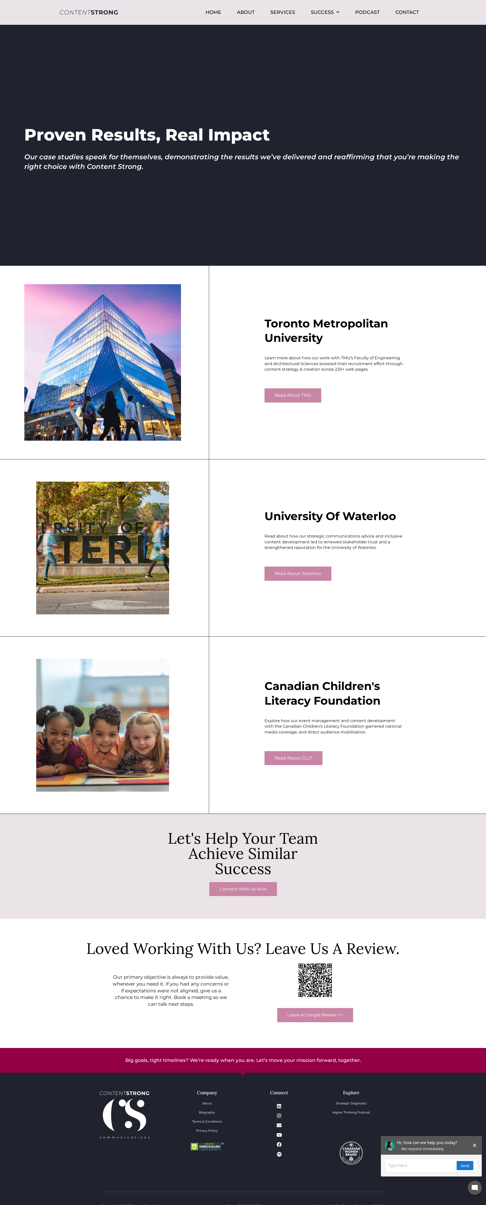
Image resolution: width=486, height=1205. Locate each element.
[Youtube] (279, 1135)
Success (322, 12)
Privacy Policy (207, 1130)
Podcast (367, 12)
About (246, 12)
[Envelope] (279, 1125)
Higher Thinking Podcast (351, 1112)
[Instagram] (279, 1115)
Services (282, 12)
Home (213, 12)
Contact (407, 12)
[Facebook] (279, 1144)
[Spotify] (279, 1154)
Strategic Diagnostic (351, 1103)
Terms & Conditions (207, 1121)
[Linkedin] (279, 1106)
